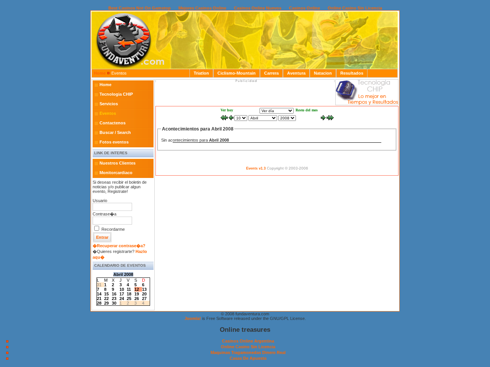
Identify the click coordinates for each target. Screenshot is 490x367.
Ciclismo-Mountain (236, 73)
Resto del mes (307, 110)
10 (121, 289)
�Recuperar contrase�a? (119, 245)
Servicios (109, 103)
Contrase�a (104, 214)
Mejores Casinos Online (202, 8)
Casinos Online (304, 8)
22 (106, 298)
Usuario (100, 200)
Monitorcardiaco (116, 172)
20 (144, 294)
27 (144, 298)
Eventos (108, 113)
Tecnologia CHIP (116, 94)
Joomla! (193, 318)
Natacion (323, 73)
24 (121, 298)
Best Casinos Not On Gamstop (139, 8)
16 (114, 294)
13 (144, 289)
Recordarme (113, 229)
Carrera (271, 73)
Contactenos (113, 123)
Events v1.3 (256, 168)
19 (136, 294)
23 (114, 298)
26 (136, 298)
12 (136, 289)
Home (100, 73)
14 (99, 294)
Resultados (351, 73)
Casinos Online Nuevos (257, 8)
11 (129, 289)
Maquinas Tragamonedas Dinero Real (248, 352)
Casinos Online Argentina (248, 341)
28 (99, 303)
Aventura (296, 73)
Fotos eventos (114, 142)
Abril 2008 (123, 274)
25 (129, 298)
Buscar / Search (115, 132)
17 (121, 294)
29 (106, 303)
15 (106, 294)
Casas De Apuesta (248, 358)
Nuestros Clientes (118, 163)
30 (114, 303)
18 (129, 294)
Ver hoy (226, 110)
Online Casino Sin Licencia (355, 8)
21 (99, 298)
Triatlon (201, 73)
